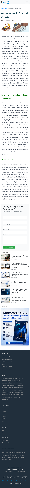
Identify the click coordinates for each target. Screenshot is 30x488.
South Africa (21, 455)
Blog (6, 8)
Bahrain (16, 452)
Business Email (6, 224)
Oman (23, 452)
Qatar (20, 452)
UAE (3, 452)
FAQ (3, 430)
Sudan (3, 453)
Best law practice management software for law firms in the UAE (12, 383)
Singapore (18, 453)
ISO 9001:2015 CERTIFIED (15, 467)
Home (2, 8)
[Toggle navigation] (27, 2)
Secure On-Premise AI (7, 369)
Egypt (3, 455)
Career (3, 421)
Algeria (16, 455)
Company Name (6, 219)
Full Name (5, 215)
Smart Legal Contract (7, 366)
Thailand (9, 457)
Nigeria (13, 453)
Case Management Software (13, 385)
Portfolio (4, 416)
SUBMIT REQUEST (9, 247)
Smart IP (4, 364)
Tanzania (4, 457)
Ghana (3, 459)
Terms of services (6, 442)
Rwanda (17, 457)
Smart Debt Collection (7, 361)
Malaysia (7, 455)
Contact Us (4, 433)
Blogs (3, 418)
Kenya (10, 453)
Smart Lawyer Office (7, 356)
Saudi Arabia (11, 452)
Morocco (23, 453)
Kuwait (6, 452)
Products (4, 413)
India (7, 453)
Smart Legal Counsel (7, 359)
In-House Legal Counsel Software (14, 394)
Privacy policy (5, 440)
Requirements (6, 234)
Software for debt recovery (8, 395)
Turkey (13, 457)
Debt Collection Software (16, 387)
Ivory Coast (8, 459)
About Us (4, 411)
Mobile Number (6, 229)
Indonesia (12, 455)
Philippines (22, 457)
